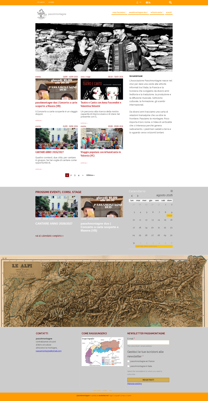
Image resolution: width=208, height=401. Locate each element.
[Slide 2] (98, 68)
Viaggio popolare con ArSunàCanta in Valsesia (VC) (101, 153)
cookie (129, 395)
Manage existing (134, 383)
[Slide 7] (110, 68)
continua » (38, 120)
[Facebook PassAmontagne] (147, 2)
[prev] (132, 195)
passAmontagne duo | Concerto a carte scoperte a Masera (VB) (56, 104)
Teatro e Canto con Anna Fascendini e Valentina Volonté (101, 104)
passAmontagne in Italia (141, 366)
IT (137, 2)
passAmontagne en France (142, 361)
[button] (44, 47)
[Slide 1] (95, 68)
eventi (169, 12)
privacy (123, 395)
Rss (110, 390)
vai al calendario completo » (49, 236)
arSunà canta (156, 12)
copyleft (117, 395)
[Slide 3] (100, 68)
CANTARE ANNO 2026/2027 (49, 152)
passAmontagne (56, 14)
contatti (51, 2)
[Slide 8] (112, 68)
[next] (138, 195)
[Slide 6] (107, 68)
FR (140, 2)
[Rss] (149, 2)
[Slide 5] (105, 68)
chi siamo (41, 2)
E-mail (130, 339)
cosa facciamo (118, 12)
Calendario (137, 191)
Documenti (97, 390)
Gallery (105, 390)
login (111, 395)
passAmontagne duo (138, 12)
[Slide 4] (103, 68)
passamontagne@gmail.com (49, 351)
